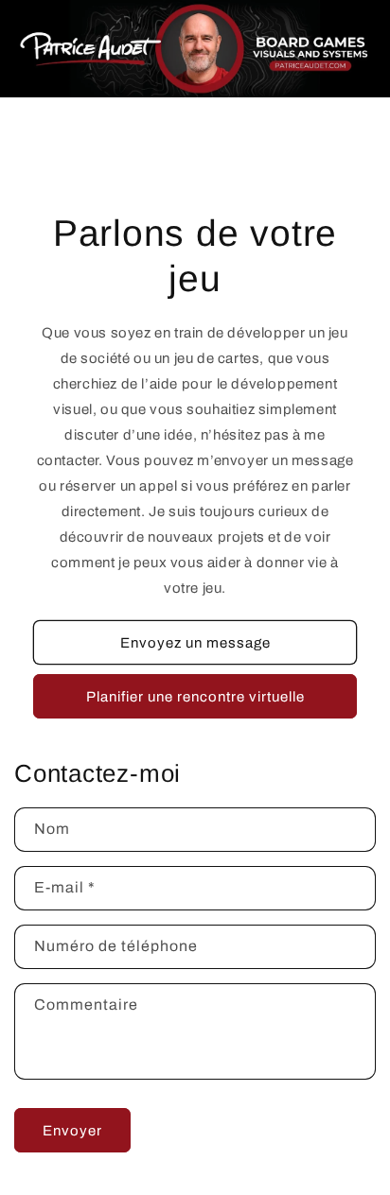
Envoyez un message (195, 642)
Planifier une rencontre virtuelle (195, 696)
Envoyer (72, 1130)
